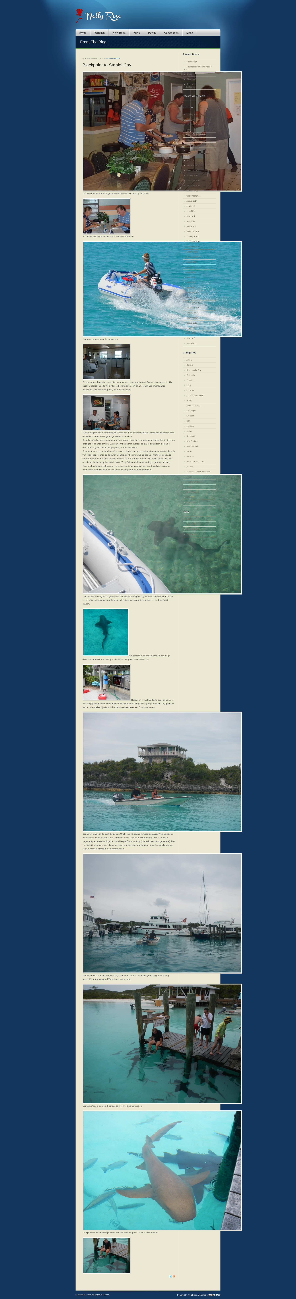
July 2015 (191, 145)
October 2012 (192, 313)
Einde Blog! (192, 62)
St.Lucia (190, 467)
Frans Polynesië (193, 406)
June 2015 (191, 150)
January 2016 (192, 115)
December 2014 (193, 181)
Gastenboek (171, 32)
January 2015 (192, 176)
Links (189, 32)
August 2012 (192, 323)
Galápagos (191, 411)
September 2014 (194, 196)
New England (192, 441)
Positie (152, 32)
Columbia (191, 375)
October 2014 (192, 191)
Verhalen (99, 32)
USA (188, 497)
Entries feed (192, 524)
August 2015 (192, 140)
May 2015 (191, 155)
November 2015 (193, 125)
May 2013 (191, 277)
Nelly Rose (119, 32)
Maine (189, 431)
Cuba (189, 385)
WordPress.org (193, 534)
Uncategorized (112, 58)
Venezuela (191, 502)
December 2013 (193, 242)
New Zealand (192, 446)
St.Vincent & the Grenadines (198, 472)
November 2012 (193, 308)
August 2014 (192, 201)
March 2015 (192, 165)
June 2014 (191, 211)
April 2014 (191, 221)
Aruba (189, 360)
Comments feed (193, 529)
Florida (189, 401)
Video (136, 32)
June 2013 (191, 272)
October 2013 (192, 252)
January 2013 (192, 297)
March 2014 (192, 226)
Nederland (191, 436)
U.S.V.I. (190, 487)
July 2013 (191, 267)
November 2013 (193, 247)
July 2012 (191, 328)
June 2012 (191, 333)
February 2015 (193, 170)
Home (82, 32)
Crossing (190, 380)
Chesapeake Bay (194, 370)
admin (87, 58)
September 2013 (194, 257)
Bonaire (190, 365)
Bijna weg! (191, 79)
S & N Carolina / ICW (195, 462)
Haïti (188, 421)
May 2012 (191, 338)
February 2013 (193, 292)
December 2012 (193, 303)
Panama (190, 456)
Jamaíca (190, 426)
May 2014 (191, 216)
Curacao (190, 390)
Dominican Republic (195, 395)
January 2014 (192, 236)
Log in (189, 519)
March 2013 (192, 287)
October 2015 (192, 130)
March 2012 (192, 343)
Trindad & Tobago (194, 482)
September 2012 (194, 318)
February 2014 (193, 231)
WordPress (192, 1295)
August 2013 (192, 262)
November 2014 (193, 186)
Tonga (189, 477)
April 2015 (191, 160)
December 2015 (193, 120)
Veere (189, 74)
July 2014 (191, 206)
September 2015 (194, 135)
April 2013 (191, 282)
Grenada (190, 416)
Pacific (189, 451)
